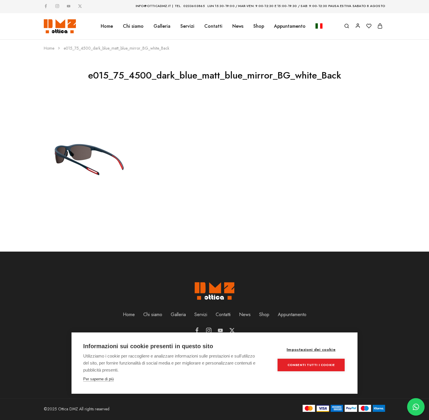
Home (107, 26)
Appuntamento (290, 26)
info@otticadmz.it (153, 6)
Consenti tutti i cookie (311, 365)
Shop (258, 26)
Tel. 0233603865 (190, 6)
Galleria (178, 314)
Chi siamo (133, 26)
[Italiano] (319, 26)
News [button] (237, 26)
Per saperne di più (98, 379)
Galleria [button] (162, 26)
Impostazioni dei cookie (311, 349)
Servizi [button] (187, 26)
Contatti (213, 26)
